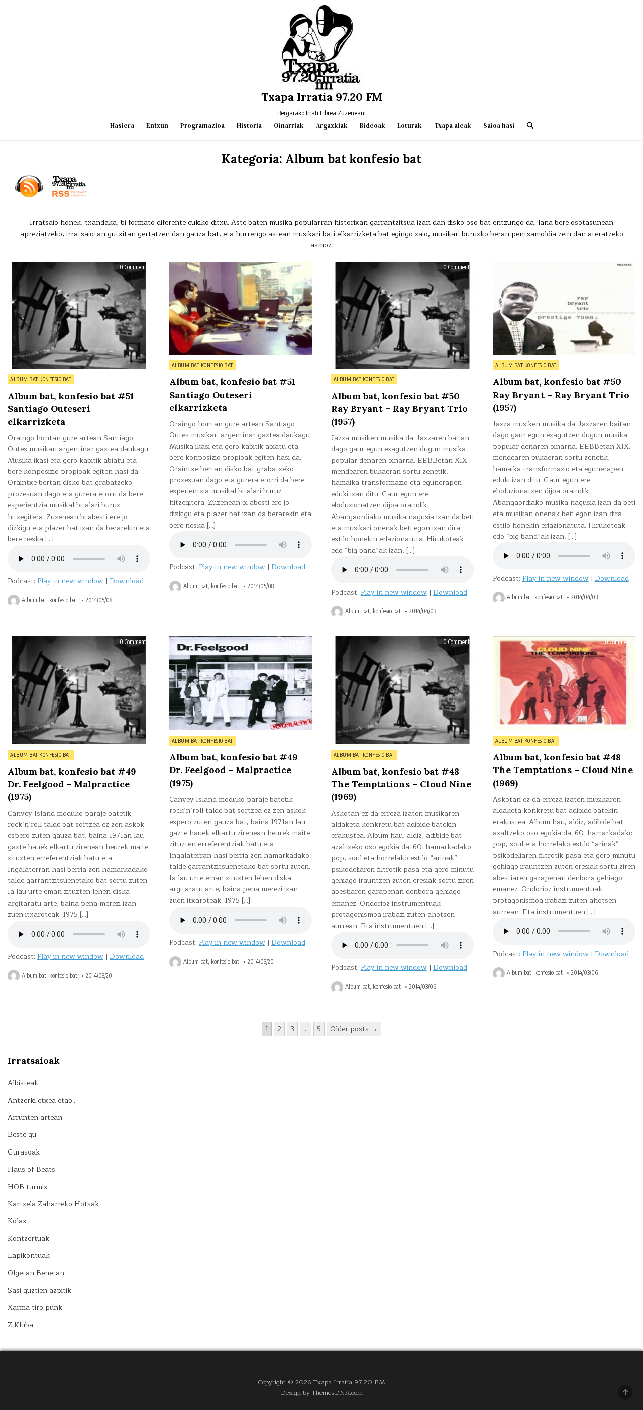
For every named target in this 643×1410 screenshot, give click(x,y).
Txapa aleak (452, 125)
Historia (249, 125)
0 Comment (133, 267)
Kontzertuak (28, 1238)
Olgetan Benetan (36, 1273)
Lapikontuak (29, 1255)
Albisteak (23, 1083)
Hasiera (122, 125)
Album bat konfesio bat (40, 379)
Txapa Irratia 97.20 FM (321, 97)
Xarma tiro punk (35, 1307)
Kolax (17, 1221)
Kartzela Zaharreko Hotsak (53, 1204)
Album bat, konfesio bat (49, 600)
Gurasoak (24, 1152)
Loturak (409, 125)
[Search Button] (530, 125)
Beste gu (22, 1134)
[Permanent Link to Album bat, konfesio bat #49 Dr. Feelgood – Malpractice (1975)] (79, 690)
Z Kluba (20, 1325)
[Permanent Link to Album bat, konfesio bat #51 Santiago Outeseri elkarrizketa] (79, 315)
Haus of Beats (31, 1169)
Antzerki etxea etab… (42, 1100)
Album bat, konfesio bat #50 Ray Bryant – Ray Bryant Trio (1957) (399, 408)
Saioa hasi (499, 125)
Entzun (157, 125)
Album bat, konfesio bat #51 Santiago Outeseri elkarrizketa (71, 408)
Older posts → (354, 1029)
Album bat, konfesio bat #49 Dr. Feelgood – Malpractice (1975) (72, 783)
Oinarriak (289, 125)
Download (127, 581)
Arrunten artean (35, 1117)
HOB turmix (28, 1187)
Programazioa (202, 125)
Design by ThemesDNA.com (322, 1392)
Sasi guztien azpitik (39, 1290)
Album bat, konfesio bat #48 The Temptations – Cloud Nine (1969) (401, 783)
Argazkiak (332, 125)
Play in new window (70, 581)
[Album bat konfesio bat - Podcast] (321, 187)
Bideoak (372, 125)
